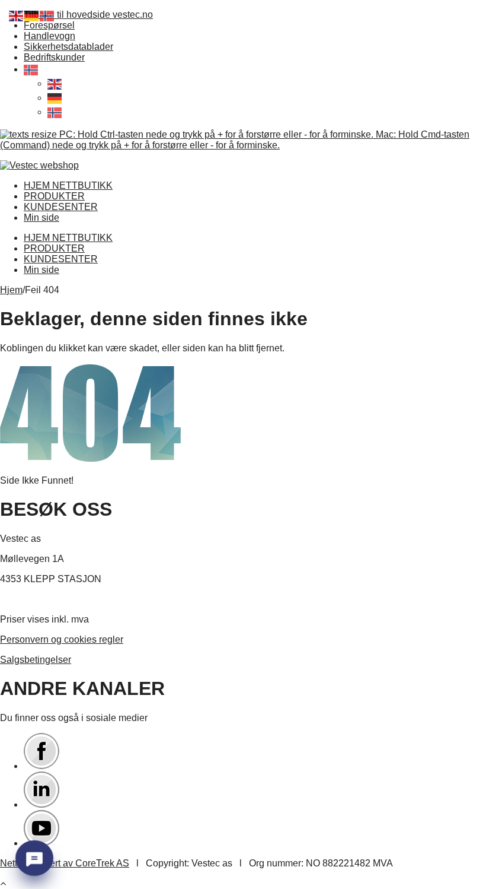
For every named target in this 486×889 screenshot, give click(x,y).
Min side (41, 217)
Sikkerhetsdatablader (68, 47)
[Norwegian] (31, 69)
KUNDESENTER (61, 207)
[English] (55, 83)
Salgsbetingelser (35, 660)
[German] (55, 98)
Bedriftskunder (54, 57)
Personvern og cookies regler (61, 639)
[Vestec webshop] (39, 165)
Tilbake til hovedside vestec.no (88, 14)
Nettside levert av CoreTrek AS (64, 863)
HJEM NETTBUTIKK (68, 185)
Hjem (11, 290)
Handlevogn (49, 36)
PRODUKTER (54, 196)
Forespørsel (49, 25)
